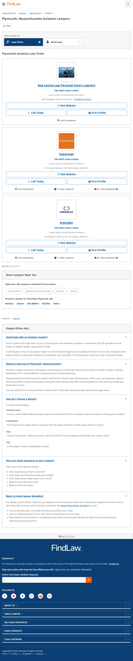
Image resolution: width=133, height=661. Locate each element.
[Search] (128, 4)
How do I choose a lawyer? (21, 398)
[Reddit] (40, 596)
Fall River (46, 303)
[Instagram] (31, 596)
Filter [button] (8, 26)
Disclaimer (27, 654)
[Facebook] (4, 596)
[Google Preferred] (49, 596)
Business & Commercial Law (38, 291)
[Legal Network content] (128, 639)
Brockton (9, 303)
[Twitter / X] (22, 596)
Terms (5, 654)
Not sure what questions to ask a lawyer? (30, 460)
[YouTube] (13, 596)
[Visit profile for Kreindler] (66, 209)
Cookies (39, 654)
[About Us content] (128, 605)
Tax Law (73, 291)
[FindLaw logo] (15, 4)
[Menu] (3, 4)
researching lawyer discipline (74, 505)
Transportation (14, 291)
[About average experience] (117, 189)
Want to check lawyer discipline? (25, 496)
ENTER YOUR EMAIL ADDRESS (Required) (20, 574)
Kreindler (66, 222)
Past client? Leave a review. (66, 90)
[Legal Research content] (128, 631)
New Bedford (33, 303)
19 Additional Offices (82, 99)
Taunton (20, 303)
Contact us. (114, 564)
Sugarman (66, 154)
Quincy (56, 303)
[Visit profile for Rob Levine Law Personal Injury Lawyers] (66, 72)
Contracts (60, 291)
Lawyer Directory (9, 13)
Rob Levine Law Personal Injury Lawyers (66, 85)
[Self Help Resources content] (128, 622)
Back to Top (67, 536)
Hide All (16, 318)
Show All (5, 318)
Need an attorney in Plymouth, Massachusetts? (34, 363)
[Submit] (89, 580)
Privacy (15, 654)
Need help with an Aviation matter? (27, 337)
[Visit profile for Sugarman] (66, 141)
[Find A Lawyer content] (128, 614)
